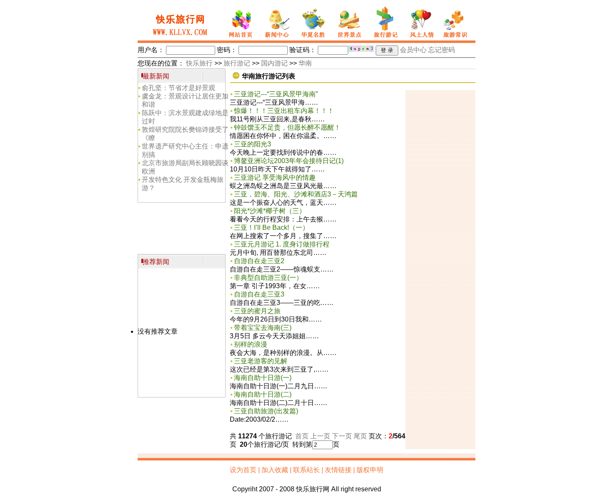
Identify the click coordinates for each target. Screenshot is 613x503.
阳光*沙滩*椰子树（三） (270, 210)
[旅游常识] (457, 38)
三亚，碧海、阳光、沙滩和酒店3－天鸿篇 (296, 194)
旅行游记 (237, 63)
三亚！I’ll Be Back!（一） (271, 227)
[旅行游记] (384, 38)
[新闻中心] (277, 38)
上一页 (320, 436)
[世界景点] (348, 38)
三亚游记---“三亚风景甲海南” (276, 94)
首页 (302, 436)
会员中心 (413, 49)
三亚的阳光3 (252, 144)
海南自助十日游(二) (262, 394)
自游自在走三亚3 (259, 294)
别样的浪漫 (250, 344)
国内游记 (274, 63)
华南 (305, 63)
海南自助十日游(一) (262, 377)
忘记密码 (441, 49)
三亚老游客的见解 (260, 361)
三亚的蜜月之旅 (257, 310)
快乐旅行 (199, 63)
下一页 (342, 436)
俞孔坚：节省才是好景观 (178, 87)
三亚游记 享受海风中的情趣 (275, 177)
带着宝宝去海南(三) (262, 327)
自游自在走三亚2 (259, 260)
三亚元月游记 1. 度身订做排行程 (281, 244)
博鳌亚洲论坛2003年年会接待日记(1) (289, 160)
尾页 (360, 436)
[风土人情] (420, 38)
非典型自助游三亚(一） (268, 277)
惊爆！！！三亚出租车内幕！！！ (284, 110)
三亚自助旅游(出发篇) (266, 411)
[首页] (239, 38)
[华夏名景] (312, 38)
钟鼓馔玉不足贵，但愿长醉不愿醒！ (287, 127)
